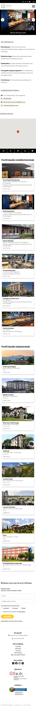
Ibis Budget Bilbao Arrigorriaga (12, 563)
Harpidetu (7, 617)
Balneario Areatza (8, 394)
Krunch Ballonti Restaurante (11, 180)
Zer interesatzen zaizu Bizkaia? (10, 605)
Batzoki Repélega (8, 241)
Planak (23, 608)
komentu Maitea (8, 479)
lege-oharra (22, 611)
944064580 (7, 98)
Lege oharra (18, 705)
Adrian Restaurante (8, 211)
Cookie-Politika (26, 705)
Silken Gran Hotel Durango (11, 423)
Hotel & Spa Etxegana (9, 366)
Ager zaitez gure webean (18, 654)
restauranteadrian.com (10, 105)
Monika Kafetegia (8, 328)
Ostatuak (15, 608)
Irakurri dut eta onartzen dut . (14, 611)
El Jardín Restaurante (9, 270)
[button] (2, 19)
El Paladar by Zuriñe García (11, 298)
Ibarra (5, 535)
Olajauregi (6, 451)
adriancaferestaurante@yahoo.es (14, 102)
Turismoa (18, 650)
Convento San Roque (9, 507)
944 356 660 (20, 638)
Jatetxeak (6, 608)
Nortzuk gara (18, 652)
